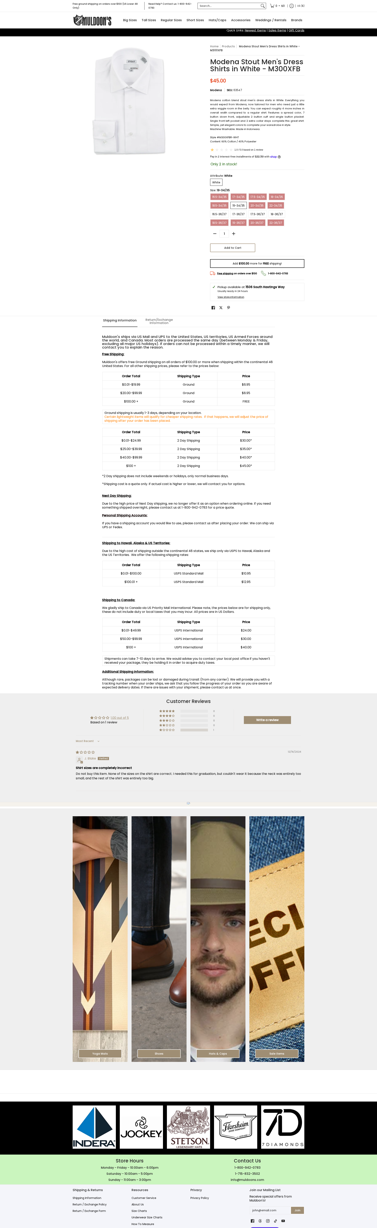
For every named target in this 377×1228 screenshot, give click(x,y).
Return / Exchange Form (89, 1211)
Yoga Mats (100, 1054)
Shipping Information (87, 1198)
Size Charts (139, 1211)
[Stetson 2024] (188, 1127)
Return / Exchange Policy (90, 1204)
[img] (85, 752)
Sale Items (276, 1054)
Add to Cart (232, 248)
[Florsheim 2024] (235, 1127)
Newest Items (255, 30)
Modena (216, 90)
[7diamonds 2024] (282, 1127)
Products (228, 46)
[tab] (119, 321)
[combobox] (229, 6)
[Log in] (292, 6)
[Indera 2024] (94, 1127)
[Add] (233, 234)
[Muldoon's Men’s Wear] (92, 20)
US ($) (301, 5)
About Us (138, 1204)
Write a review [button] (267, 720)
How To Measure (143, 1224)
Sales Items (277, 30)
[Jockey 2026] (141, 1127)
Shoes (159, 1054)
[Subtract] (215, 234)
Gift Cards (296, 30)
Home (214, 46)
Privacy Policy (199, 1198)
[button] (213, 307)
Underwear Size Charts (147, 1217)
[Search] (263, 6)
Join (297, 1210)
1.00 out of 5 (120, 718)
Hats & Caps (218, 1054)
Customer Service (144, 1198)
